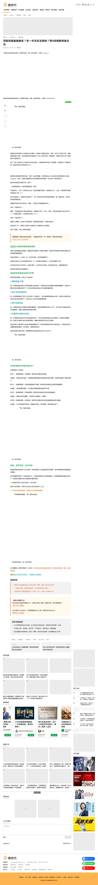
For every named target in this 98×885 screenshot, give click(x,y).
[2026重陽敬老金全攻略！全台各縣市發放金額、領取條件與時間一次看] (76, 694)
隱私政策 (50, 869)
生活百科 (28, 10)
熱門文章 (76, 688)
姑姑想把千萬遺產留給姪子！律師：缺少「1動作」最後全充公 (34, 591)
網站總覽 (77, 877)
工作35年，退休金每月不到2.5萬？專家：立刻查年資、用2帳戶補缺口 (87, 724)
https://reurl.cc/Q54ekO (20, 239)
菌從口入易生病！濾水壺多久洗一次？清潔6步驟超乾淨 (36, 697)
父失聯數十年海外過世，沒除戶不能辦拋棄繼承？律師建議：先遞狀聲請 (13, 786)
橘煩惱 (42, 10)
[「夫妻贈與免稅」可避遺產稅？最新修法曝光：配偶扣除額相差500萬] (37, 776)
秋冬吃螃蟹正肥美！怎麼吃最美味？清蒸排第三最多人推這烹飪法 (36, 676)
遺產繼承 (20, 639)
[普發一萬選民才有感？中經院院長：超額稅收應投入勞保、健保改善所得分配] (76, 715)
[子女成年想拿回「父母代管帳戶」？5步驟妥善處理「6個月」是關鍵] (37, 755)
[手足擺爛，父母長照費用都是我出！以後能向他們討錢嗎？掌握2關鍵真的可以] (76, 720)
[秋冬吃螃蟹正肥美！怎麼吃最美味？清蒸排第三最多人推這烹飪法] (37, 665)
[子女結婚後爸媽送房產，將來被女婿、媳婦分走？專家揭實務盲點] (14, 755)
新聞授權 (34, 877)
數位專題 (54, 10)
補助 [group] (25, 15)
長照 (47, 639)
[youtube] (88, 4)
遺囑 (35, 639)
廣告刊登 (20, 864)
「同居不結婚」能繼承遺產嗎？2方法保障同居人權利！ (31, 588)
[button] (93, 4)
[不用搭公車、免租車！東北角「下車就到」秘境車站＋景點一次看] (76, 699)
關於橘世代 (13, 864)
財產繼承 (28, 639)
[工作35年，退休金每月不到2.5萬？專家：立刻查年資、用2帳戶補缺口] (76, 725)
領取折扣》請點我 (18, 613)
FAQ (26, 877)
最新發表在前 (66, 843)
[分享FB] (5, 105)
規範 (4, 837)
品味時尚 (35, 10)
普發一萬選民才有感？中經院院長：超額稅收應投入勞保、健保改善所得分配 (87, 714)
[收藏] (5, 121)
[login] (91, 4)
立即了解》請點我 (18, 605)
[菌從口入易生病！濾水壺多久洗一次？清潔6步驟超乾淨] (37, 687)
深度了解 (20, 735)
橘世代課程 (13, 867)
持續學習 (14, 10)
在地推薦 (21, 10)
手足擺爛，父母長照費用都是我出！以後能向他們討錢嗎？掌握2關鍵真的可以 (87, 719)
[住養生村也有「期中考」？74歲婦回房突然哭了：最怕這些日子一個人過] (76, 704)
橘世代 (5, 37)
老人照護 (41, 639)
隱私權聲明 (52, 877)
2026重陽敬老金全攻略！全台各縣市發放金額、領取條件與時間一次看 (87, 693)
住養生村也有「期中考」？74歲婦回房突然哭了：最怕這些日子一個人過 (87, 704)
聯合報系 (59, 877)
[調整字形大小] (5, 126)
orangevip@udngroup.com (18, 862)
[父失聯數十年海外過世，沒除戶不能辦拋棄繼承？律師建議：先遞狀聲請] (14, 776)
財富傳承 (20, 37)
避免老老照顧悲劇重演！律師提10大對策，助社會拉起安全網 (13, 676)
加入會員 (13, 869)
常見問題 (34, 869)
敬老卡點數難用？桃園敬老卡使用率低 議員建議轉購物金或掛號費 (14, 697)
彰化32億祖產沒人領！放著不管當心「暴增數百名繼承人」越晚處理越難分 (60, 765)
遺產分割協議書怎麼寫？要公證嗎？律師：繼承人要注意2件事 (34, 585)
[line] (85, 4)
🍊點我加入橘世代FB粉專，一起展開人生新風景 (25, 574)
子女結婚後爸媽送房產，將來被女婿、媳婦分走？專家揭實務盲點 (13, 765)
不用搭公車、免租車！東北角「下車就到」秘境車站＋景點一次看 (87, 698)
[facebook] (83, 4)
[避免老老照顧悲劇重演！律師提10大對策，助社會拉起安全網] (14, 665)
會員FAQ (20, 867)
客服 (29, 877)
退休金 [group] (12, 15)
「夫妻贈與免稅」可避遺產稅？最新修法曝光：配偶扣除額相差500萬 (36, 786)
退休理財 (7, 10)
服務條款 (41, 877)
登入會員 (19, 869)
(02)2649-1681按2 (32, 862)
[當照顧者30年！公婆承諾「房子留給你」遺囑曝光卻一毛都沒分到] (60, 776)
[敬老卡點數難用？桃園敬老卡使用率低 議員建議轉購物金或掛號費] (14, 687)
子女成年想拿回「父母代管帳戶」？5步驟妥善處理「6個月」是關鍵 (37, 765)
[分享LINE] (5, 110)
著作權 (46, 877)
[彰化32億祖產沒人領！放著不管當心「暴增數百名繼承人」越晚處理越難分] (60, 755)
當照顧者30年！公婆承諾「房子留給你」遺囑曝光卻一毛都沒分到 (60, 786)
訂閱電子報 (27, 869)
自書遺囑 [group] (18, 15)
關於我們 (70, 877)
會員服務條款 (42, 869)
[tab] (36, 740)
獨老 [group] (30, 15)
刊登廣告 (21, 877)
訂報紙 (64, 877)
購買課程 (78, 4)
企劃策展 (61, 10)
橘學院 (47, 10)
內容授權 (27, 864)
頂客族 (13, 639)
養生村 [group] (5, 15)
